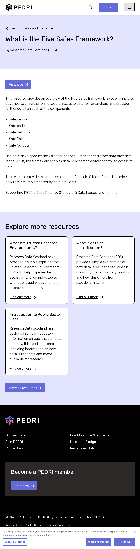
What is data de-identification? (91, 245)
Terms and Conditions (57, 525)
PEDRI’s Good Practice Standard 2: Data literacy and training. (71, 193)
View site (16, 84)
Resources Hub (82, 448)
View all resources (23, 388)
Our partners (15, 435)
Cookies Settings (15, 542)
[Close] (134, 532)
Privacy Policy (14, 525)
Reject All (124, 542)
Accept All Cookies (99, 542)
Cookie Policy (33, 525)
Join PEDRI (14, 442)
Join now (22, 486)
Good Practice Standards (89, 435)
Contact (108, 7)
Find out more (20, 297)
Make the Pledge (83, 442)
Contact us (14, 448)
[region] (70, 538)
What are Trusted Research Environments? (34, 245)
